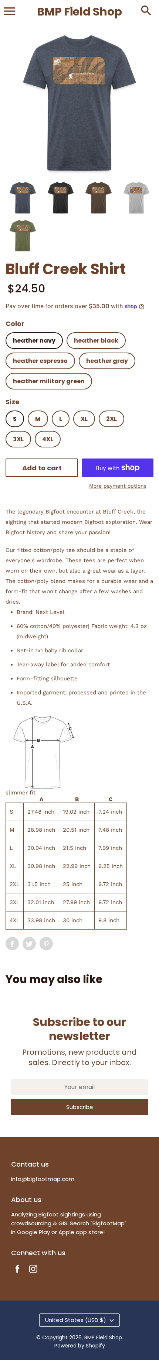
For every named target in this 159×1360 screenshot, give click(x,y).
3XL (18, 439)
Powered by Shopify (79, 1345)
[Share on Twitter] (29, 943)
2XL (111, 419)
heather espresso (40, 361)
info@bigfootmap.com (42, 1179)
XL (84, 419)
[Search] (146, 11)
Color (15, 323)
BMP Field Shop (103, 1337)
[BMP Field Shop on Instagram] (33, 1274)
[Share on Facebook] (12, 943)
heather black (96, 340)
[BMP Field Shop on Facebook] (17, 1274)
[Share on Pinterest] (46, 943)
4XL (47, 439)
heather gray (107, 361)
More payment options (117, 486)
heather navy (34, 340)
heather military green (49, 381)
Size (13, 401)
